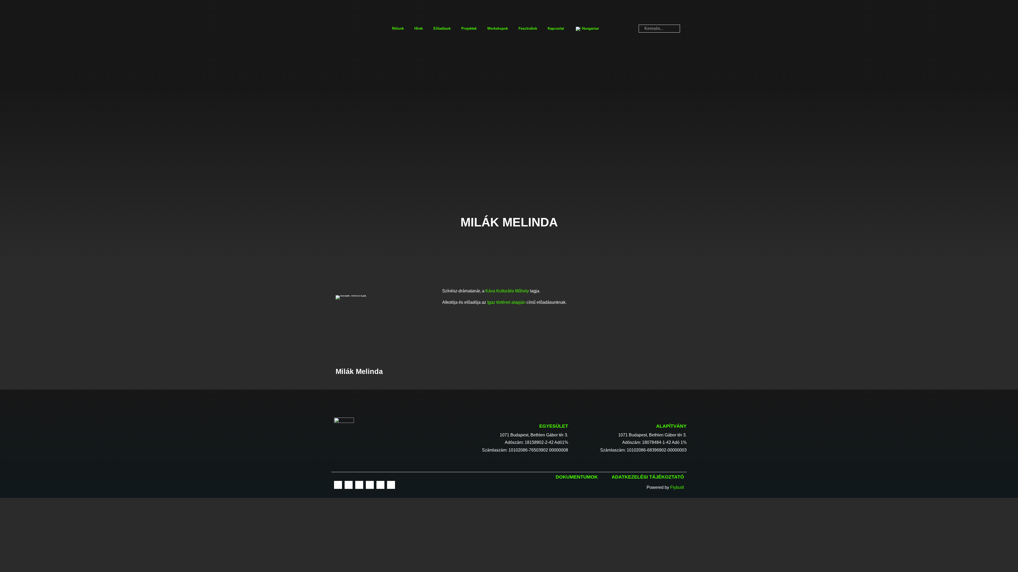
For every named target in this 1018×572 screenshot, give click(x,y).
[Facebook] (338, 485)
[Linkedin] (370, 485)
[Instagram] (349, 485)
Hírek (418, 28)
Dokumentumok (577, 477)
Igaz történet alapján (506, 302)
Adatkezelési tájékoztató (648, 477)
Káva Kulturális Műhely (507, 291)
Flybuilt (677, 487)
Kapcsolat (556, 28)
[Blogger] (391, 485)
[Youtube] (359, 485)
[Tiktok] (380, 485)
